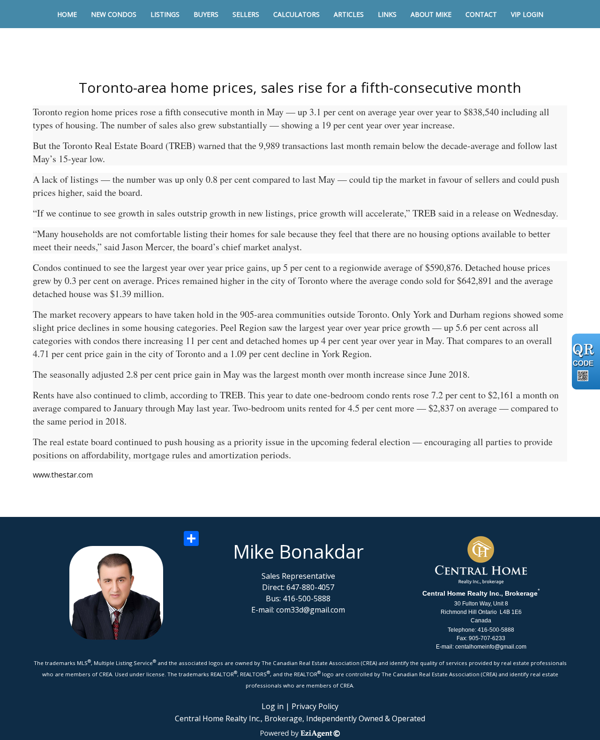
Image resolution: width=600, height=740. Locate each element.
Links (387, 14)
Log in (273, 706)
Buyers (206, 14)
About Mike (431, 14)
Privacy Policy (315, 706)
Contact (481, 14)
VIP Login (527, 14)
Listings (165, 14)
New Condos (113, 14)
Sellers (245, 14)
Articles (349, 14)
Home (67, 14)
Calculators (296, 14)
